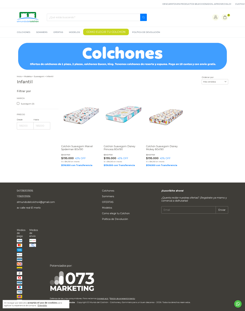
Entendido (42, 305)
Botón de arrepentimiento (122, 298)
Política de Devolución (146, 32)
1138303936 (23, 196)
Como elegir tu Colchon (106, 32)
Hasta (36, 119)
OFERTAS (58, 32)
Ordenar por (208, 77)
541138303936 (25, 190)
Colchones (23, 32)
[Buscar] (143, 17)
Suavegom (39, 76)
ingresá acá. (102, 298)
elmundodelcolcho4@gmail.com (36, 202)
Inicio (19, 76)
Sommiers (41, 32)
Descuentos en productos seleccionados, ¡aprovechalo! (192, 4)
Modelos (74, 32)
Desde (19, 119)
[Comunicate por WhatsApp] (238, 304)
